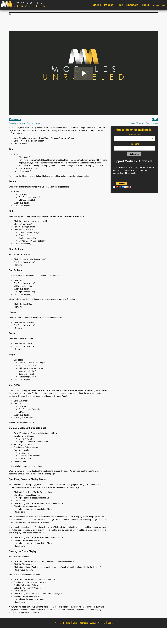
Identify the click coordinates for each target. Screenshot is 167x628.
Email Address (140, 134)
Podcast (109, 5)
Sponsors (132, 5)
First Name (134, 143)
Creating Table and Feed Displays (143, 121)
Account (156, 5)
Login (163, 5)
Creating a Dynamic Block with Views (25, 121)
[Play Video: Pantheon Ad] (83, 73)
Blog (120, 5)
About (145, 5)
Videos (96, 5)
